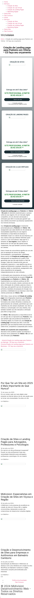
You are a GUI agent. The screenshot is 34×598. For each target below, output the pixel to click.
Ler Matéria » (5, 401)
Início (2, 39)
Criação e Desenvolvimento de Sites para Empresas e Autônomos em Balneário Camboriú (16, 553)
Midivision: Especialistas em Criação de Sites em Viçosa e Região (17, 497)
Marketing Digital (12, 11)
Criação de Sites (12, 6)
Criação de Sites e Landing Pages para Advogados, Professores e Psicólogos (15, 442)
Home (6, 2)
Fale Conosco (8, 15)
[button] (0, 597)
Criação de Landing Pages (15, 9)
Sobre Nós (7, 13)
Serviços (6, 4)
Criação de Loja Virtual (14, 7)
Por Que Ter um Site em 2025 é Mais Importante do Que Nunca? (17, 386)
